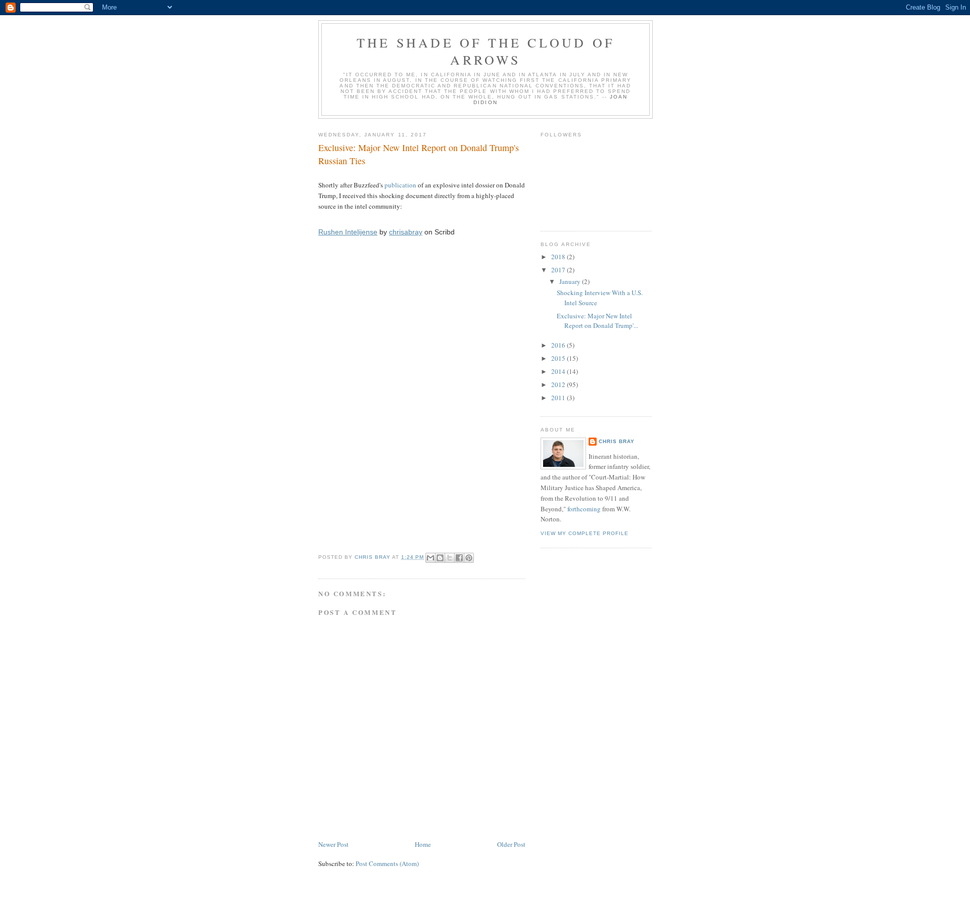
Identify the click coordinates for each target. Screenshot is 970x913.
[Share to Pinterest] (469, 558)
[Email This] (430, 558)
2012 (559, 384)
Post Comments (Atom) (387, 863)
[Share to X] (450, 558)
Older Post (511, 844)
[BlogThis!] (440, 558)
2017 (559, 269)
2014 (559, 371)
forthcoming (584, 508)
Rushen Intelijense (347, 232)
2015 (559, 358)
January (570, 281)
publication (400, 184)
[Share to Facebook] (459, 558)
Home (423, 844)
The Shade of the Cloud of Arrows (485, 51)
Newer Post (333, 844)
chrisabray (405, 232)
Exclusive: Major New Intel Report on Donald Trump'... (597, 320)
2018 (559, 256)
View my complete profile (584, 533)
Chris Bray (617, 441)
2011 (559, 397)
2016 (559, 345)
